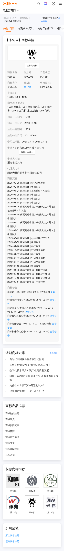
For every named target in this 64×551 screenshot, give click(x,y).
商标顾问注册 (12, 449)
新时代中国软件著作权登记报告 (27, 359)
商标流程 (12, 178)
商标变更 (10, 443)
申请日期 (45, 82)
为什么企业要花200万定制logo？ (27, 385)
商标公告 (12, 287)
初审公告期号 (14, 116)
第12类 (27, 87)
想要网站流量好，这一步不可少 (27, 390)
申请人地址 (13, 158)
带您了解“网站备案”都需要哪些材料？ (30, 364)
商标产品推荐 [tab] (45, 28)
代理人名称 (13, 168)
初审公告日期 (14, 122)
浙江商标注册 (12, 535)
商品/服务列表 (15, 102)
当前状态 (45, 72)
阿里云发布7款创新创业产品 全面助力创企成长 (34, 377)
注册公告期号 (14, 129)
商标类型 (12, 82)
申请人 (11, 147)
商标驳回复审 (12, 425)
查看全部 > (54, 353)
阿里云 (6, 17)
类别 (26, 82)
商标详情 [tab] (8, 28)
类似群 (11, 92)
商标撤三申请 (12, 437)
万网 (14, 17)
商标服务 (24, 17)
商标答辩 (10, 431)
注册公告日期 (14, 135)
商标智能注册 (12, 413)
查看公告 (29, 311)
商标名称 (12, 72)
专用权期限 (13, 141)
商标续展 (10, 419)
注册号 (27, 72)
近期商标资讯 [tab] (25, 28)
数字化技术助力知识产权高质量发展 (29, 370)
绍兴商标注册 (12, 541)
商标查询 (10, 455)
